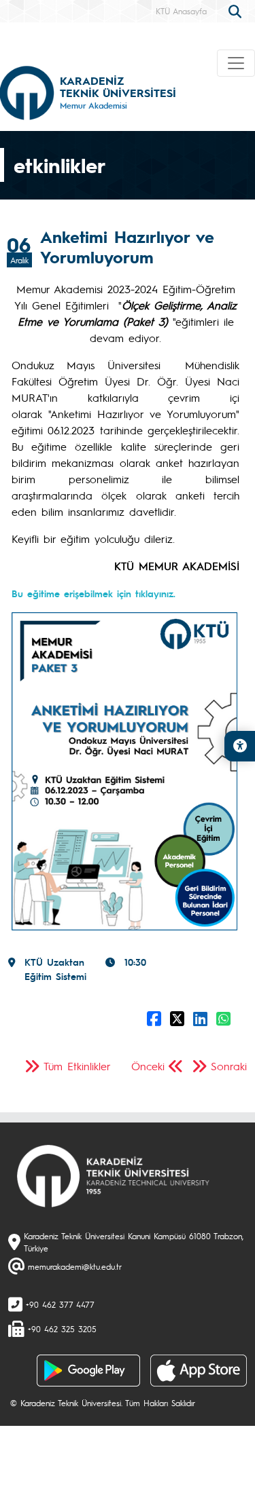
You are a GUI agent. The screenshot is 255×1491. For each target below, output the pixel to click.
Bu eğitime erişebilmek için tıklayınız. (93, 593)
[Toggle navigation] (236, 63)
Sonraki (229, 1066)
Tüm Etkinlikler (77, 1066)
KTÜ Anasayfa (181, 10)
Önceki (148, 1066)
